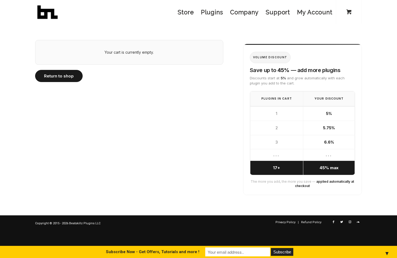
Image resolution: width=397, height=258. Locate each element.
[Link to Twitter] (342, 222)
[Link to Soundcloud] (358, 222)
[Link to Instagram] (350, 222)
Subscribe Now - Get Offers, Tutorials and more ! (152, 251)
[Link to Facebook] (333, 222)
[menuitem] (185, 12)
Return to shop (59, 76)
